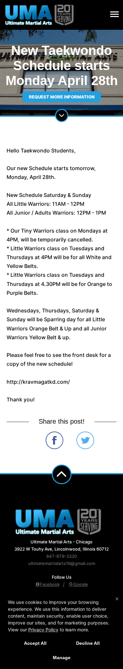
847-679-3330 (61, 556)
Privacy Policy (43, 629)
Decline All (88, 643)
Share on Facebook (54, 440)
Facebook (50, 584)
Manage (62, 657)
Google (80, 584)
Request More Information (61, 96)
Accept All (35, 643)
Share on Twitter (85, 440)
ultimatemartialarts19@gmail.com (61, 563)
